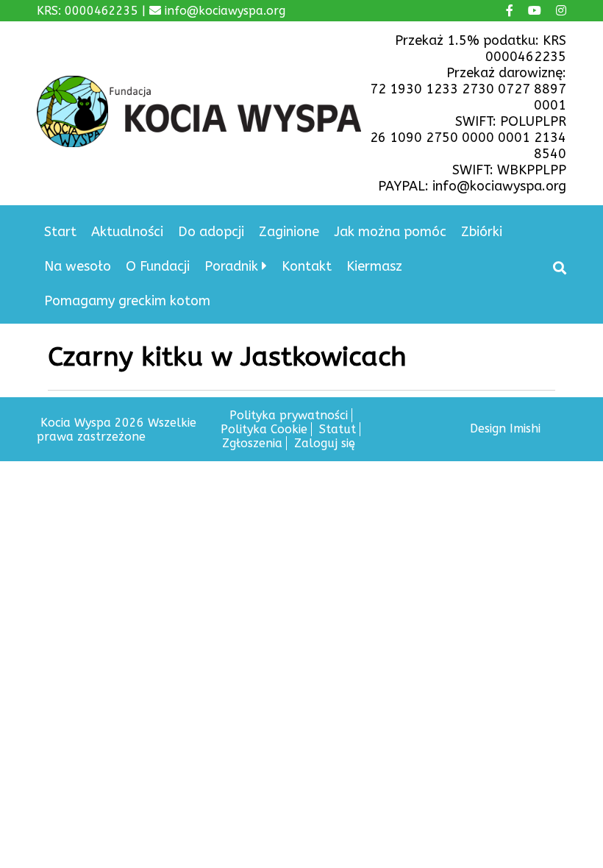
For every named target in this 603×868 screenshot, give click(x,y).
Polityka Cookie (264, 429)
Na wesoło (77, 266)
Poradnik (231, 266)
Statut (337, 429)
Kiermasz (374, 266)
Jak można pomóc (390, 232)
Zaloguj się (324, 443)
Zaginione (289, 232)
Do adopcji (211, 232)
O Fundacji (158, 266)
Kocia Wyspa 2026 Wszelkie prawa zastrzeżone (116, 430)
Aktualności (127, 232)
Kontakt (307, 266)
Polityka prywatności (288, 415)
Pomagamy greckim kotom (127, 301)
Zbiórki (481, 232)
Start (60, 232)
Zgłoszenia (252, 443)
